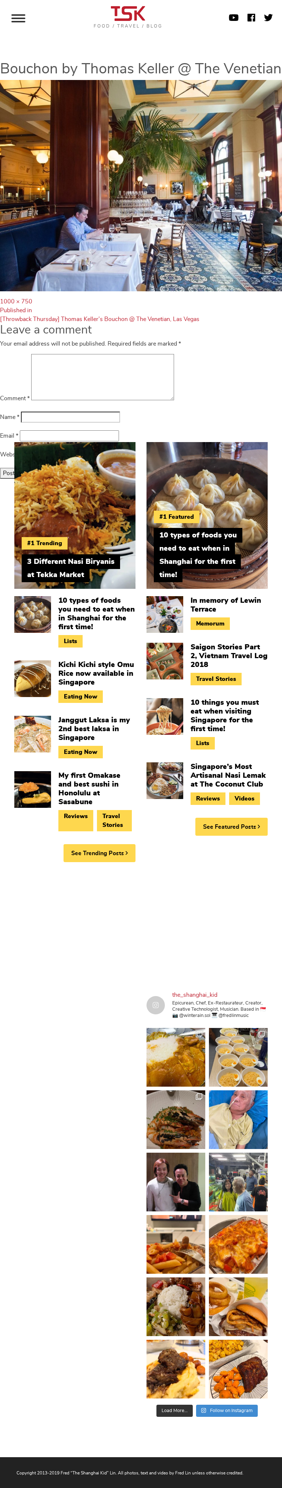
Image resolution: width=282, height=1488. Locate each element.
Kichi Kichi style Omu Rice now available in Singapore (96, 673)
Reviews (76, 816)
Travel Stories (112, 820)
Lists (70, 641)
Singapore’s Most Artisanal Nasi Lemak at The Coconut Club (228, 775)
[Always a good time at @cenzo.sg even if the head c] (176, 1119)
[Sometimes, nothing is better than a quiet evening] (176, 1244)
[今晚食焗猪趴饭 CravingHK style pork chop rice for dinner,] (238, 1244)
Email (9, 436)
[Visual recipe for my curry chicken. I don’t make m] (176, 1057)
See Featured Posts (230, 827)
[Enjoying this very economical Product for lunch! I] (176, 1306)
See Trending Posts (98, 853)
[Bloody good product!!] (238, 1306)
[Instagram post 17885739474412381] (238, 1182)
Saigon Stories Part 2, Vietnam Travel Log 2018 (229, 655)
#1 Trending (44, 543)
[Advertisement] (141, 924)
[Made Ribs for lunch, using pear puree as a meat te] (238, 1369)
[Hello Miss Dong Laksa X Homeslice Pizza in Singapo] (238, 1057)
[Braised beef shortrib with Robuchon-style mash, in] (176, 1369)
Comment (15, 398)
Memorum (210, 624)
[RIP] (176, 1182)
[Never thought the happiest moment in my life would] (238, 1119)
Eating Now (80, 697)
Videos (244, 799)
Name (9, 417)
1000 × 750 (16, 301)
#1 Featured (176, 517)
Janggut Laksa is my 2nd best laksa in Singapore (94, 728)
